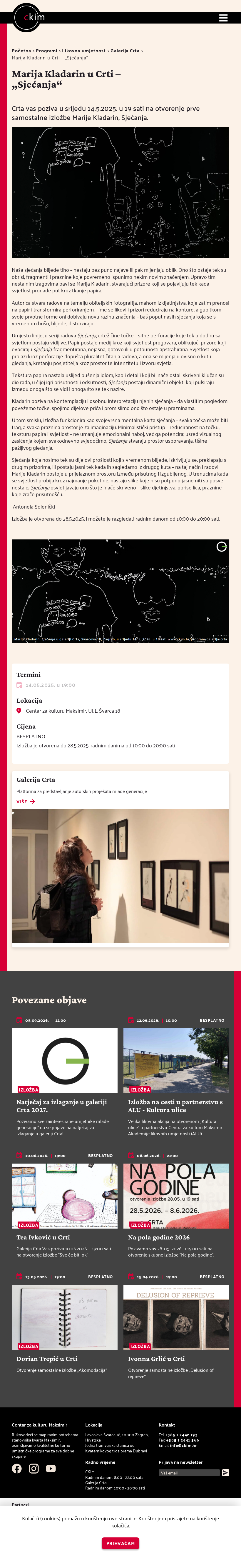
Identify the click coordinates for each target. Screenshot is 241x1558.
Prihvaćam (120, 1543)
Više (21, 801)
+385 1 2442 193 (181, 1434)
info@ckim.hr (183, 1445)
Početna (21, 50)
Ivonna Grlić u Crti (156, 1358)
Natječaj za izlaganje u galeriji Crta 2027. (61, 1105)
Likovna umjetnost (84, 50)
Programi (47, 50)
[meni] (223, 17)
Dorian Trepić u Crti (47, 1358)
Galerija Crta (125, 50)
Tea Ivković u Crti (43, 1237)
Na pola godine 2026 (159, 1237)
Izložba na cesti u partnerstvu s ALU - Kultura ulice (175, 1105)
